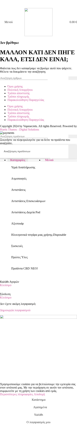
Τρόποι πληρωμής (18, 96)
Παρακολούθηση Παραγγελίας (25, 99)
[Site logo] (38, 35)
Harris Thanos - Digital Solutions (19, 129)
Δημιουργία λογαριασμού (15, 310)
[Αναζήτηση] (72, 78)
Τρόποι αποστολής (18, 93)
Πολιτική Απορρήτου (20, 89)
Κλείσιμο (5, 285)
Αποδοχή (39, 394)
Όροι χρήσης (15, 86)
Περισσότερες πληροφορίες (17, 394)
